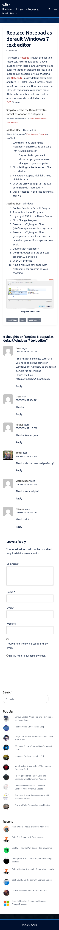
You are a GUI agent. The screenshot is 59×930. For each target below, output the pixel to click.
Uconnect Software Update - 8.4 (29, 756)
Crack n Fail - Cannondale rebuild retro (32, 805)
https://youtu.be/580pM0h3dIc (33, 378)
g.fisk (6, 4)
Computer (12, 50)
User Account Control (36, 134)
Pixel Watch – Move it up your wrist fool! (30, 827)
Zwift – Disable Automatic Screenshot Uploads (33, 869)
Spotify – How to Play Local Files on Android (32, 848)
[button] (49, 8)
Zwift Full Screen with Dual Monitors (28, 837)
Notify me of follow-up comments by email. (27, 645)
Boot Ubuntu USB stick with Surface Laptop (32, 880)
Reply (19, 386)
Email (10, 607)
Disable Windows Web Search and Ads (29, 890)
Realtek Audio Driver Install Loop (29, 727)
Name (10, 591)
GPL (8, 101)
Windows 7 (34, 320)
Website (11, 623)
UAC (23, 320)
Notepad (24, 57)
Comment (13, 563)
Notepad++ (17, 77)
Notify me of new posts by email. (27, 655)
